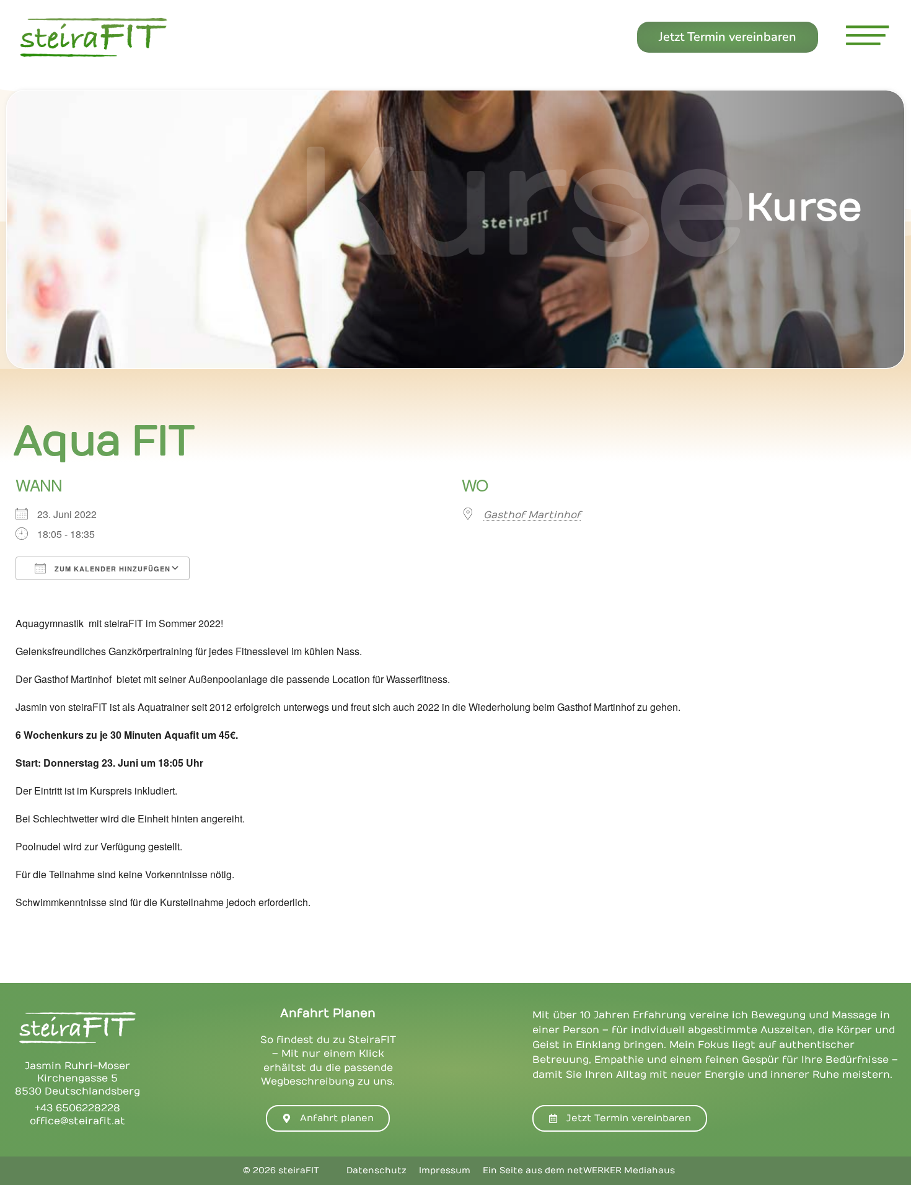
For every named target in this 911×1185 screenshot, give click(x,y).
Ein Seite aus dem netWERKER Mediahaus (579, 1170)
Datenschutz (376, 1170)
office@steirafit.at (77, 1121)
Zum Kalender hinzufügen (111, 568)
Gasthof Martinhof (532, 515)
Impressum (444, 1170)
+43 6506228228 (77, 1108)
